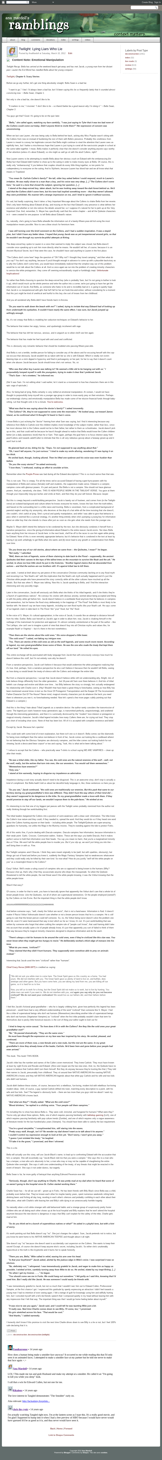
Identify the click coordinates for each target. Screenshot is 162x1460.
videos (87, 40)
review (128, 65)
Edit (70, 53)
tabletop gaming (95, 1115)
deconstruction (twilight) (39, 1335)
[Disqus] (61, 1383)
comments (35, 40)
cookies (104, 1453)
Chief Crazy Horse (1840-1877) (20, 967)
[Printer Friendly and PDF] (11, 1332)
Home (59, 1428)
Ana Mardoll (87, 1451)
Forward (68, 1428)
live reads (129, 61)
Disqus (86, 1453)
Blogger (67, 1453)
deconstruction (20, 1335)
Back (52, 1428)
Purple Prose (32, 474)
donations (50, 40)
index (63, 40)
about (12, 40)
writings (75, 40)
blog (23, 40)
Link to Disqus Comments (61, 1435)
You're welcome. (55, 402)
